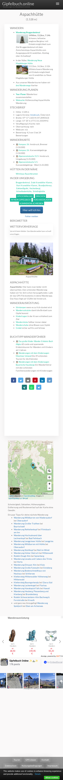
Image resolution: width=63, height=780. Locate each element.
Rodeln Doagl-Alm (22, 556)
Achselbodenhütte (24, 191)
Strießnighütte (39, 191)
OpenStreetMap (29, 496)
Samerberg (39, 556)
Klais (42, 564)
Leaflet (11, 496)
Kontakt (45, 759)
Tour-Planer (21, 94)
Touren (17, 759)
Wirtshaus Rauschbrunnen (27, 174)
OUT (59, 656)
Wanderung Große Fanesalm (27, 567)
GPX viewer (30, 759)
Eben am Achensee (34, 606)
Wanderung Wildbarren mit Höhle (29, 544)
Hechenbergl (34, 188)
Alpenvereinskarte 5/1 (28, 162)
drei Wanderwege (23, 85)
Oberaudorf (22, 520)
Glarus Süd (47, 582)
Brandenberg (32, 594)
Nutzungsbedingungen (32, 765)
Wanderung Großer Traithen (27, 523)
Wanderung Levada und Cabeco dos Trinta (33, 559)
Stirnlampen (21, 307)
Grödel (19, 328)
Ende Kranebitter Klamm (41, 182)
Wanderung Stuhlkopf (24, 550)
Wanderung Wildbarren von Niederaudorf (33, 517)
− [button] (49, 488)
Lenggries (49, 541)
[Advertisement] (31, 409)
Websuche (20, 100)
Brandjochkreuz (45, 185)
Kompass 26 (23, 150)
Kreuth (31, 600)
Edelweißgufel (22, 188)
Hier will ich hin (31, 210)
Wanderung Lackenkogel (25, 585)
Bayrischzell (19, 526)
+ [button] (49, 484)
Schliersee (30, 573)
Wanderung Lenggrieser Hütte (27, 541)
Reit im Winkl (43, 550)
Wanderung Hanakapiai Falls (27, 588)
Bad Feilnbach (35, 538)
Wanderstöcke (22, 322)
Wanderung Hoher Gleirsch (26, 553)
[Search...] (49, 471)
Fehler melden (31, 216)
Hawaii (46, 588)
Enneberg (47, 567)
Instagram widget (33, 688)
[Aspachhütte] (33, 466)
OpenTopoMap (14, 498)
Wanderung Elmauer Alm (25, 564)
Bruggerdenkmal (23, 182)
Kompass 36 (23, 144)
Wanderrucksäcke (23, 310)
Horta (19, 562)
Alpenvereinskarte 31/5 (28, 156)
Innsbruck (34, 115)
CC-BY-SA (24, 498)
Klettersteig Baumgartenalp (26, 582)
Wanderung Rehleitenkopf (26, 529)
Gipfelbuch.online (18, 3)
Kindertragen (21, 316)
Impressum (52, 765)
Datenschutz (10, 765)
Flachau (43, 585)
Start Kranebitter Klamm (26, 185)
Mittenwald (47, 553)
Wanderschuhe (22, 325)
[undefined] (49, 446)
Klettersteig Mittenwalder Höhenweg (31, 576)
